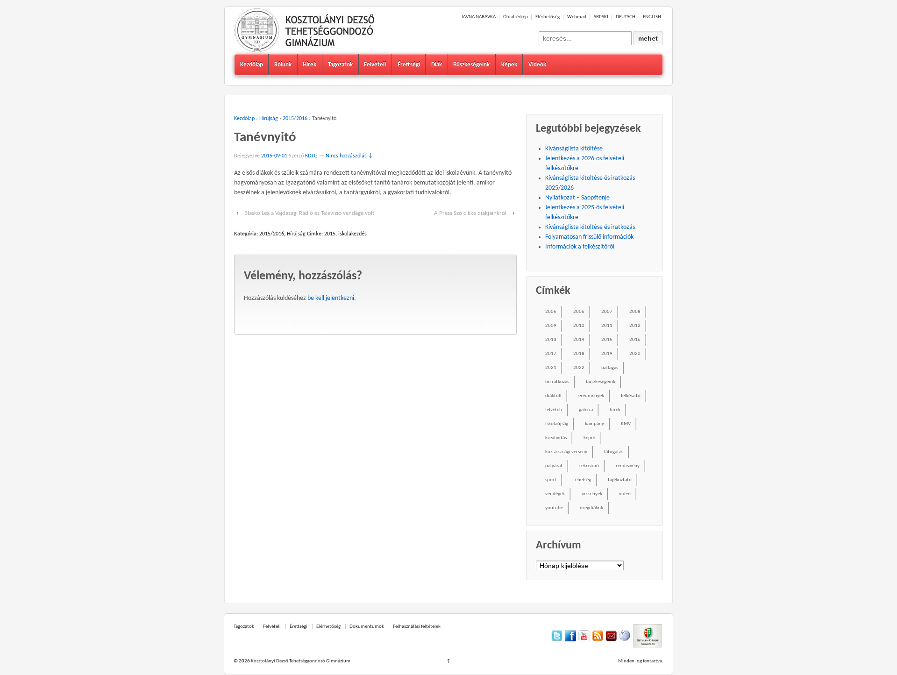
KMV (626, 423)
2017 (550, 353)
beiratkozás (557, 381)
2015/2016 (295, 118)
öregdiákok (591, 508)
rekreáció (589, 466)
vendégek (555, 494)
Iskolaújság (556, 423)
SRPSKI (601, 17)
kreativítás (556, 438)
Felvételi (375, 65)
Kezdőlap (251, 65)
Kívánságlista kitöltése (574, 148)
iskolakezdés (352, 234)
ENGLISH (652, 17)
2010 (578, 325)
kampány (594, 423)
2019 (606, 353)
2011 (606, 325)
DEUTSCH (625, 17)
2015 (329, 234)
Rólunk (283, 65)
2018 (578, 353)
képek (590, 438)
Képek (509, 65)
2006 (578, 311)
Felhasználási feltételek (417, 626)
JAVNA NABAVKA (478, 17)
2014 (578, 339)
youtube (554, 508)
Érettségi (409, 65)
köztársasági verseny (566, 452)
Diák (436, 65)
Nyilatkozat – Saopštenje (577, 197)
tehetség (582, 480)
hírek (615, 409)
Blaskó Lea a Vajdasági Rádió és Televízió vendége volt (309, 213)
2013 (550, 339)
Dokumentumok (366, 626)
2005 (550, 311)
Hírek (309, 65)
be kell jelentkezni (330, 298)
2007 (606, 311)
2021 (550, 367)
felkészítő (631, 395)
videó (625, 494)
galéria (586, 409)
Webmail (576, 17)
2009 (550, 325)
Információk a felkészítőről (579, 246)
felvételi (553, 409)
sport (550, 480)
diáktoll (553, 395)
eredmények (591, 395)
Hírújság (268, 118)
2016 (635, 339)
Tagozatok (340, 65)
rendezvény (628, 466)
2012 (635, 325)
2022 (578, 367)
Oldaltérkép (515, 17)
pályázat (553, 466)
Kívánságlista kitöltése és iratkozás (590, 227)
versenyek (592, 494)
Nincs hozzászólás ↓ (349, 156)
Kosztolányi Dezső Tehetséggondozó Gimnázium (300, 661)
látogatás (613, 452)
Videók (537, 65)
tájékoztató (620, 480)
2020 (635, 353)
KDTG (311, 156)
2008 (635, 311)
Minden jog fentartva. (640, 661)
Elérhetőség (547, 17)
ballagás (609, 367)
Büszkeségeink (471, 65)
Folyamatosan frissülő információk (589, 237)
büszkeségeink (600, 381)
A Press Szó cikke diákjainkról (470, 213)
